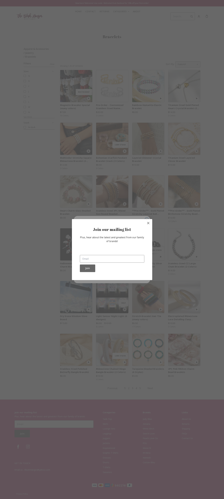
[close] (148, 223)
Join (87, 268)
